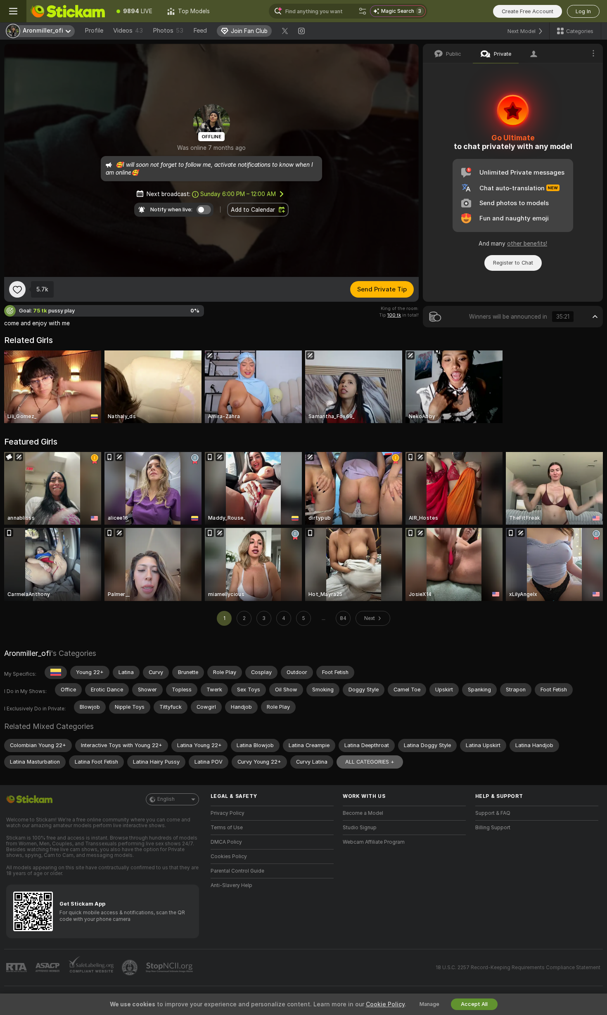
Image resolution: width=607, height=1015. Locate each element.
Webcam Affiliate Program (374, 842)
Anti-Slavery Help (231, 885)
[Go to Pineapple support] (130, 967)
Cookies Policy (229, 856)
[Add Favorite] (17, 289)
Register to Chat (513, 263)
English (166, 799)
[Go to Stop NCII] (170, 967)
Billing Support (492, 827)
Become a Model (363, 813)
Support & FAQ (492, 813)
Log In (583, 11)
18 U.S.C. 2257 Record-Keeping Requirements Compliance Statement (518, 967)
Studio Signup (360, 827)
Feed (200, 30)
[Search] (362, 11)
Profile (94, 30)
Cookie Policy (385, 1004)
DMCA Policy (226, 842)
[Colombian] (56, 672)
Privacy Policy (227, 813)
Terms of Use (227, 827)
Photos (168, 30)
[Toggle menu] (13, 11)
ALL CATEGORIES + (369, 762)
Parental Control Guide (237, 871)
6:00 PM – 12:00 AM (238, 194)
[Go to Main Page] (67, 11)
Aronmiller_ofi (27, 653)
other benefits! (527, 243)
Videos (128, 30)
